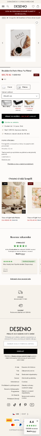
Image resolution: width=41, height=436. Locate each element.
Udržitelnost (15, 382)
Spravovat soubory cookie (28, 397)
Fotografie (12, 18)
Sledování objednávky (29, 374)
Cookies (25, 382)
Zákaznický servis (28, 371)
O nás (17, 367)
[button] (31, 426)
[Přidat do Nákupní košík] (24, 212)
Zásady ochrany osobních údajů (21, 356)
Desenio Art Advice (28, 367)
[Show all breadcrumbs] (4, 18)
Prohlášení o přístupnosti (10, 385)
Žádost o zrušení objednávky (27, 392)
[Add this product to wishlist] (36, 22)
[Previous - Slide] (2, 43)
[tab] (5, 66)
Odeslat (20, 351)
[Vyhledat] (7, 6)
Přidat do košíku (20, 116)
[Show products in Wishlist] (33, 6)
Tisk (18, 371)
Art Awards (15, 395)
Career (16, 378)
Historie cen (6, 159)
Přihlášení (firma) (13, 399)
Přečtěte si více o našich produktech (20, 164)
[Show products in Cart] (38, 6)
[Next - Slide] (38, 43)
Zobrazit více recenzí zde (20, 279)
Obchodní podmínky (29, 378)
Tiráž (17, 374)
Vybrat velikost (7, 92)
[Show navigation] (3, 6)
